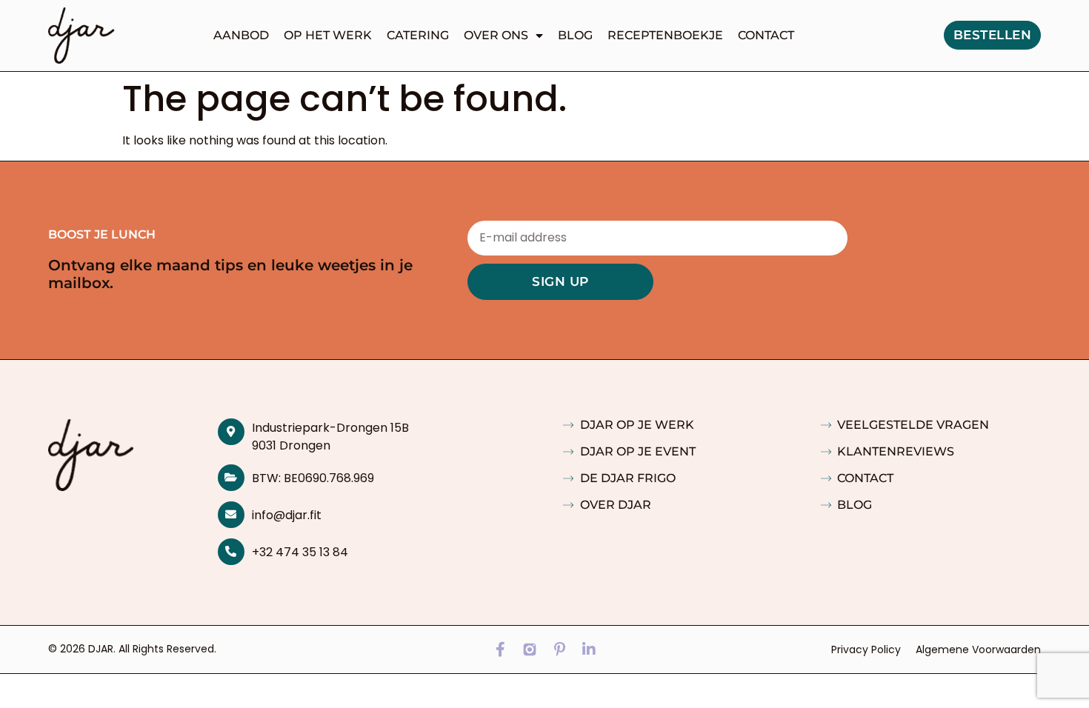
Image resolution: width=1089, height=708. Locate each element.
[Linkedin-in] (589, 649)
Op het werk (328, 35)
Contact (766, 35)
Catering (418, 35)
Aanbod (241, 35)
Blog (575, 35)
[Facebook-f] (500, 649)
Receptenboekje (665, 35)
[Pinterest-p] (559, 649)
